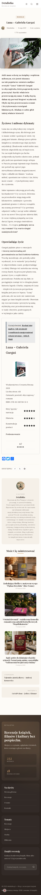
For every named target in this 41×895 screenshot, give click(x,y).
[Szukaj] (33, 867)
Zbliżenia (7, 840)
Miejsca (7, 829)
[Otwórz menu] (37, 4)
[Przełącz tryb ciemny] (26, 4)
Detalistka (7, 3)
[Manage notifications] (4, 890)
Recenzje (20, 17)
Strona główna (10, 792)
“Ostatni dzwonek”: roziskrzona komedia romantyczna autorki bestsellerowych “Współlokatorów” (20, 621)
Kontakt (7, 808)
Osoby (6, 835)
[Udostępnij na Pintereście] (25, 469)
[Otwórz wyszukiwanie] (31, 4)
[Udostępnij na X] (20, 469)
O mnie (7, 803)
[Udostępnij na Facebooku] (15, 469)
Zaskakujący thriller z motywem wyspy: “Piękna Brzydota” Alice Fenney (20, 584)
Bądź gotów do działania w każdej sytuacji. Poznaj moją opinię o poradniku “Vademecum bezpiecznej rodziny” (20, 660)
